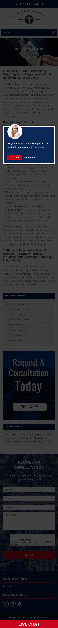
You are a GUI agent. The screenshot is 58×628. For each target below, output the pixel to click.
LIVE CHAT (29, 624)
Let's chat (15, 157)
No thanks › (30, 157)
